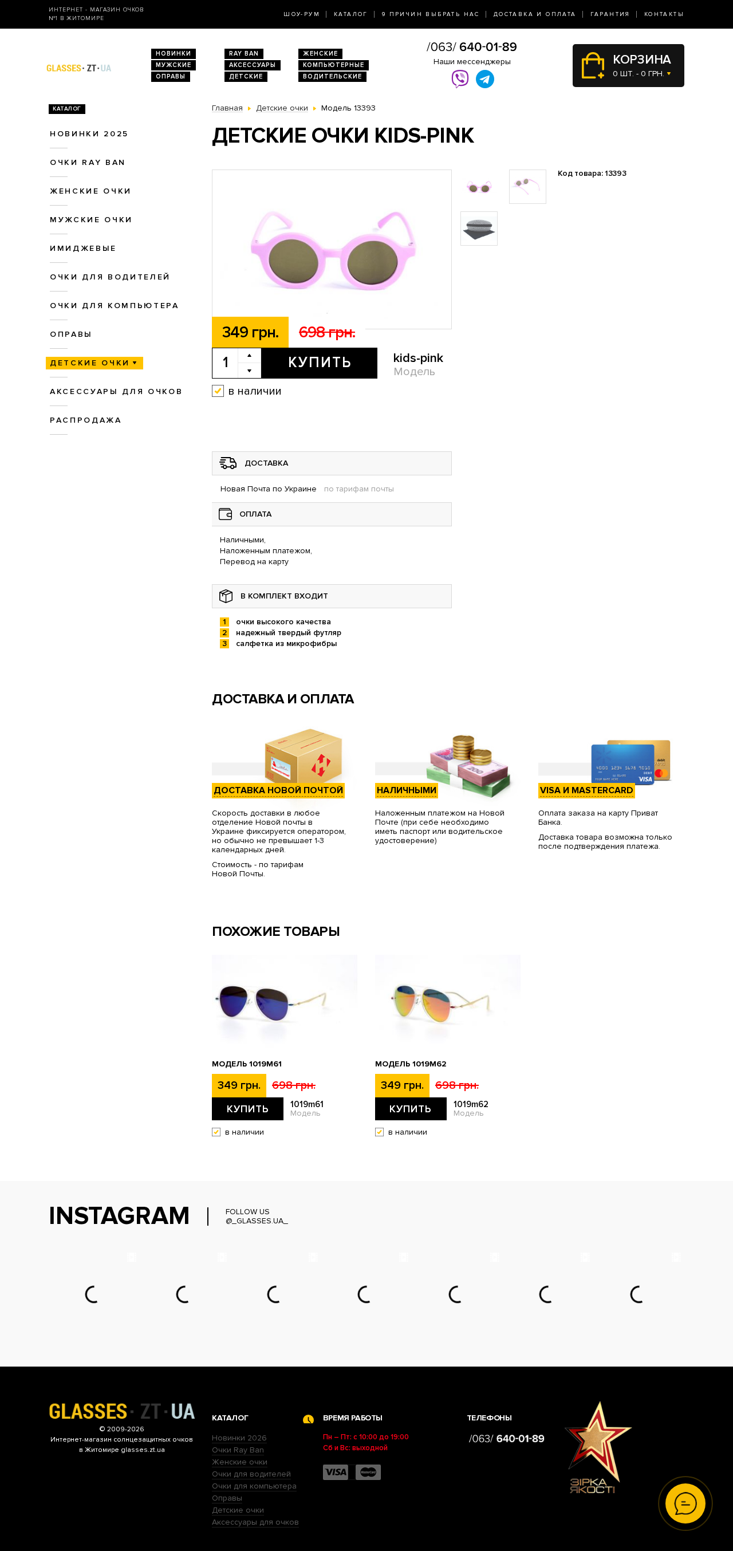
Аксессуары (252, 65)
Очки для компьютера (114, 305)
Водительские (332, 76)
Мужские (173, 65)
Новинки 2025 (89, 134)
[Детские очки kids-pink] (331, 249)
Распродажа (86, 420)
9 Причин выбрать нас (431, 14)
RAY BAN (244, 53)
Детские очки (90, 363)
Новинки (173, 53)
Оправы (171, 76)
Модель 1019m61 (247, 1064)
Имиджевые (83, 248)
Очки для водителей (110, 277)
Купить (320, 362)
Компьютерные (333, 65)
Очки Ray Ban (238, 1450)
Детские (246, 76)
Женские (320, 53)
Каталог (351, 14)
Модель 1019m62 (411, 1064)
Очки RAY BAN (88, 162)
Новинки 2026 (239, 1438)
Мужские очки (91, 220)
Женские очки (91, 191)
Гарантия (610, 14)
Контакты (664, 14)
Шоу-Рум (301, 14)
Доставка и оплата (535, 14)
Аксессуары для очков (116, 391)
